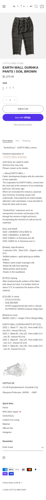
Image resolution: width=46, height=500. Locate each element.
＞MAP (33, 392)
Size (17, 141)
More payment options (23, 124)
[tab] (9, 140)
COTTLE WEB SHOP (17, 490)
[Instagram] (4, 457)
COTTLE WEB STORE (13, 63)
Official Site (8, 428)
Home (5, 407)
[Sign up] (42, 447)
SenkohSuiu (8, 416)
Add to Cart (23, 109)
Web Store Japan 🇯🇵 (12, 412)
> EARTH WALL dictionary (15, 157)
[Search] (36, 7)
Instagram (7, 432)
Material (6, 424)
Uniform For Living (11, 420)
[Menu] (4, 6)
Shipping (26, 141)
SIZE (5, 83)
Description (8, 141)
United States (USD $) (11, 483)
